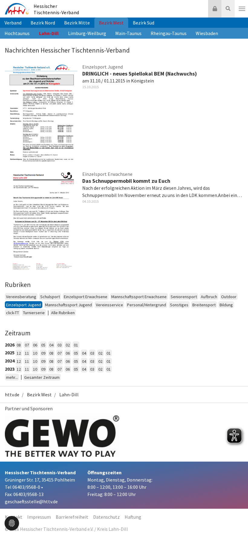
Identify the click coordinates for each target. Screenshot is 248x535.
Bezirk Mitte (77, 23)
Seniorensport (184, 296)
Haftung (133, 517)
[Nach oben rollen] (236, 518)
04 (51, 345)
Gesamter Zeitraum (42, 377)
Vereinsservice (109, 305)
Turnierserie (34, 312)
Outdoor (229, 296)
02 (68, 345)
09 (43, 353)
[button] (12, 523)
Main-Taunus (128, 33)
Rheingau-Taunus (169, 33)
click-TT (12, 312)
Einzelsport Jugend (23, 305)
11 (27, 353)
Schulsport (50, 296)
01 (76, 345)
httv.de (12, 395)
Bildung (226, 305)
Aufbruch (209, 296)
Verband (13, 23)
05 (43, 345)
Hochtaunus (17, 33)
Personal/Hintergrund (146, 305)
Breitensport (204, 305)
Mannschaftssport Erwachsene (139, 296)
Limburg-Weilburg (87, 33)
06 (35, 345)
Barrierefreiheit (72, 517)
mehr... (12, 377)
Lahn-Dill (49, 33)
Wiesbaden (207, 33)
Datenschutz (106, 517)
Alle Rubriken (63, 312)
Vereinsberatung (21, 296)
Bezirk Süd (143, 23)
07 (27, 345)
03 (59, 345)
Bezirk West (111, 23)
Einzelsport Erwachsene (85, 296)
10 (35, 353)
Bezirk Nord (43, 23)
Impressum (39, 517)
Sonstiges (179, 305)
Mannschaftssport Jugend (68, 305)
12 (19, 353)
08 (19, 345)
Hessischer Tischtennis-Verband (56, 9)
